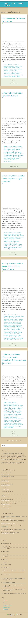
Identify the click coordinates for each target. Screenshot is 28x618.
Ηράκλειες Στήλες (7, 248)
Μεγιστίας (15, 156)
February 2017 (6, 548)
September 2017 (6, 564)
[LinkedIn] (14, 616)
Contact (7, 5)
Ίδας (15, 410)
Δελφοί (21, 75)
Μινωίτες (19, 72)
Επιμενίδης (17, 421)
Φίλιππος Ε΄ (16, 75)
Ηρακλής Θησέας (7, 234)
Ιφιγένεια (5, 334)
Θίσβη (19, 156)
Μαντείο (10, 64)
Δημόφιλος (15, 155)
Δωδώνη (5, 64)
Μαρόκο (5, 235)
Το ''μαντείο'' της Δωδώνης (7, 472)
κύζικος (16, 319)
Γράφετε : (3, 495)
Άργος (5, 411)
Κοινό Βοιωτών (16, 153)
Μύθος (5, 402)
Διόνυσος (9, 149)
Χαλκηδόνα (21, 320)
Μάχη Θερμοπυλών (8, 155)
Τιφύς (14, 151)
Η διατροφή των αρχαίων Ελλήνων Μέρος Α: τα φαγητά (14, 593)
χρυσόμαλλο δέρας (11, 407)
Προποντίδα (6, 319)
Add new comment (13, 83)
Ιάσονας (16, 66)
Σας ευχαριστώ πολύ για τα (7, 484)
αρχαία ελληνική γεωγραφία (15, 232)
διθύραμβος (21, 155)
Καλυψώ (10, 240)
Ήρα (22, 148)
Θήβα (5, 153)
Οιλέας (10, 412)
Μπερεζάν (6, 335)
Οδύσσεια (6, 69)
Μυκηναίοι (6, 317)
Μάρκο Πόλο (6, 339)
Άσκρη (5, 158)
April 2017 (5, 554)
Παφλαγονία (10, 325)
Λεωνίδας (6, 156)
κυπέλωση (13, 329)
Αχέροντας (18, 323)
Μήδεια (5, 427)
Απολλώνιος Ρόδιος (8, 423)
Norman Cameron (7, 161)
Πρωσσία (6, 73)
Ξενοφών (5, 328)
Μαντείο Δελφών (4, 487)
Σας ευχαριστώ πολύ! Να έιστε (7, 476)
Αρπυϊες (15, 417)
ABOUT (13, 3)
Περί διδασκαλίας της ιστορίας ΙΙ (9, 582)
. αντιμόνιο (5, 600)
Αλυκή (11, 159)
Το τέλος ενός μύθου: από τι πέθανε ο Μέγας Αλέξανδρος (13, 529)
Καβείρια (5, 414)
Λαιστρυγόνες (12, 238)
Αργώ (16, 152)
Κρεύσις (13, 158)
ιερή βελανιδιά (11, 73)
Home (6, 3)
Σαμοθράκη (10, 414)
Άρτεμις (15, 332)
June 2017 (5, 559)
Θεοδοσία (15, 337)
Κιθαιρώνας (14, 148)
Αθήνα (20, 66)
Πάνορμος (21, 319)
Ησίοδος (15, 146)
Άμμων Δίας (11, 70)
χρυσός (10, 317)
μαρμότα (14, 248)
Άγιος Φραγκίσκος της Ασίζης (10, 72)
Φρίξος (21, 405)
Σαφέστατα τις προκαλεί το (7, 491)
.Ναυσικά (5, 603)
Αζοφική (17, 338)
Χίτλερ (19, 335)
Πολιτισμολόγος (4, 480)
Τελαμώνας (6, 412)
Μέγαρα (10, 322)
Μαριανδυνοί (14, 418)
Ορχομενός (9, 153)
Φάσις (22, 328)
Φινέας (16, 415)
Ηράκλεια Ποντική (12, 235)
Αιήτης (19, 426)
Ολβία (15, 334)
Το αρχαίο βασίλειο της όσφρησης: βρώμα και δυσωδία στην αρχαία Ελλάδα (14, 517)
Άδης (18, 235)
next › (19, 440)
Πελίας (21, 407)
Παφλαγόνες (20, 418)
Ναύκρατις (6, 331)
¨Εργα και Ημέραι (7, 148)
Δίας (13, 64)
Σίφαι (17, 151)
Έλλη (5, 407)
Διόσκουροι (19, 408)
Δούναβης (15, 331)
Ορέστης (20, 332)
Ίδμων (18, 76)
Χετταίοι (14, 423)
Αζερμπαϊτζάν (18, 339)
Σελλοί (15, 69)
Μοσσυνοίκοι (6, 421)
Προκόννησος (15, 320)
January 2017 (5, 546)
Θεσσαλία (6, 70)
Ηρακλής (18, 149)
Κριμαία (19, 317)
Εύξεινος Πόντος (7, 314)
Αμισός (19, 325)
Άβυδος (5, 320)
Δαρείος (9, 245)
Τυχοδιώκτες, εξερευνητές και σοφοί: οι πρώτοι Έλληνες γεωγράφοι (13, 179)
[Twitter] (19, 614)
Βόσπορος (11, 415)
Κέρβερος (22, 235)
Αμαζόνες (14, 234)
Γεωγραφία (6, 232)
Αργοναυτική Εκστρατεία (9, 66)
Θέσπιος (5, 151)
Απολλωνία (6, 332)
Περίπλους (14, 245)
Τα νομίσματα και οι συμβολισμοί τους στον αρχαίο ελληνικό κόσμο (12, 525)
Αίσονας (5, 408)
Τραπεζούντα (18, 326)
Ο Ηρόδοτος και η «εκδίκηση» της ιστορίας (10, 532)
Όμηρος (9, 67)
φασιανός (18, 329)
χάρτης (15, 243)
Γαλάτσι (19, 331)
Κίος (5, 415)
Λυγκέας (18, 410)
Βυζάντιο (6, 322)
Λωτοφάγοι (18, 238)
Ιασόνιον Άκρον (17, 420)
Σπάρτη (10, 156)
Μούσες (13, 149)
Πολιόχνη (19, 412)
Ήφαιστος (6, 424)
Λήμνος (14, 412)
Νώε (10, 424)
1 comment (13, 82)
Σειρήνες (5, 240)
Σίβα (15, 70)
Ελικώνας (6, 146)
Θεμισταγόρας (7, 329)
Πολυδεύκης (10, 410)
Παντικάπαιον (7, 338)
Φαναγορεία (10, 427)
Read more (13, 80)
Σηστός (9, 320)
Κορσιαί (9, 158)
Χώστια (17, 158)
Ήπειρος (17, 64)
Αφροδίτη (14, 76)
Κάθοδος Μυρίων (12, 328)
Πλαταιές (22, 153)
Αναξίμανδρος (16, 241)
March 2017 (5, 551)
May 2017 (5, 556)
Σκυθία (15, 335)
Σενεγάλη (19, 247)
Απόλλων (6, 76)
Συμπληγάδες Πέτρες (8, 417)
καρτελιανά (11, 426)
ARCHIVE (21, 3)
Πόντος (22, 316)
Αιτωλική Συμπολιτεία (8, 75)
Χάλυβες (5, 325)
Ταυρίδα (15, 317)
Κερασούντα (12, 326)
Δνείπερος (11, 335)
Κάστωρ (5, 410)
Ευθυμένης (15, 244)
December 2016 (6, 543)
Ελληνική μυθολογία (12, 402)
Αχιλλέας (17, 67)
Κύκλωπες (6, 238)
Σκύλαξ (5, 245)
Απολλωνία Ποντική (8, 244)
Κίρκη (14, 240)
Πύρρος (17, 73)
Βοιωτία (10, 146)
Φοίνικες (5, 247)
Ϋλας (7, 415)
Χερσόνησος (21, 337)
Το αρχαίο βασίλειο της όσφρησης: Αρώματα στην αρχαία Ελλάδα (13, 521)
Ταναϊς (21, 338)
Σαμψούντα (6, 326)
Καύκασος (12, 339)
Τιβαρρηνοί (10, 420)
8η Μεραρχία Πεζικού (7, 605)
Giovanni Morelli (6, 607)
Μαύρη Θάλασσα (15, 314)
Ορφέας (15, 414)
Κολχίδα (18, 328)
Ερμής (5, 149)
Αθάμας (11, 405)
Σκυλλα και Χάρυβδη (8, 241)
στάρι (18, 334)
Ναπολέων (6, 337)
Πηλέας (20, 411)
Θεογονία (19, 146)
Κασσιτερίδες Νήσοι (12, 247)
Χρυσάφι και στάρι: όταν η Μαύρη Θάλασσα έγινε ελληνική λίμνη (12, 266)
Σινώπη (16, 325)
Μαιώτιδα (12, 338)
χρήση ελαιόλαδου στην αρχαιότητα (9, 503)
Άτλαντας (19, 234)
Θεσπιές (10, 151)
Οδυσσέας (11, 69)
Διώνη (9, 76)
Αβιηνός (20, 244)
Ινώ (18, 405)
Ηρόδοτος (20, 69)
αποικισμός (6, 316)
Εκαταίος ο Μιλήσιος (8, 243)
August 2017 (5, 562)
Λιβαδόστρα (6, 159)
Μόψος (5, 67)
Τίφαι (16, 411)
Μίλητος (11, 319)
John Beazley (5, 609)
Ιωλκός (17, 407)
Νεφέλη (15, 405)
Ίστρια (10, 331)
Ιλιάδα (13, 67)
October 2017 (5, 567)
